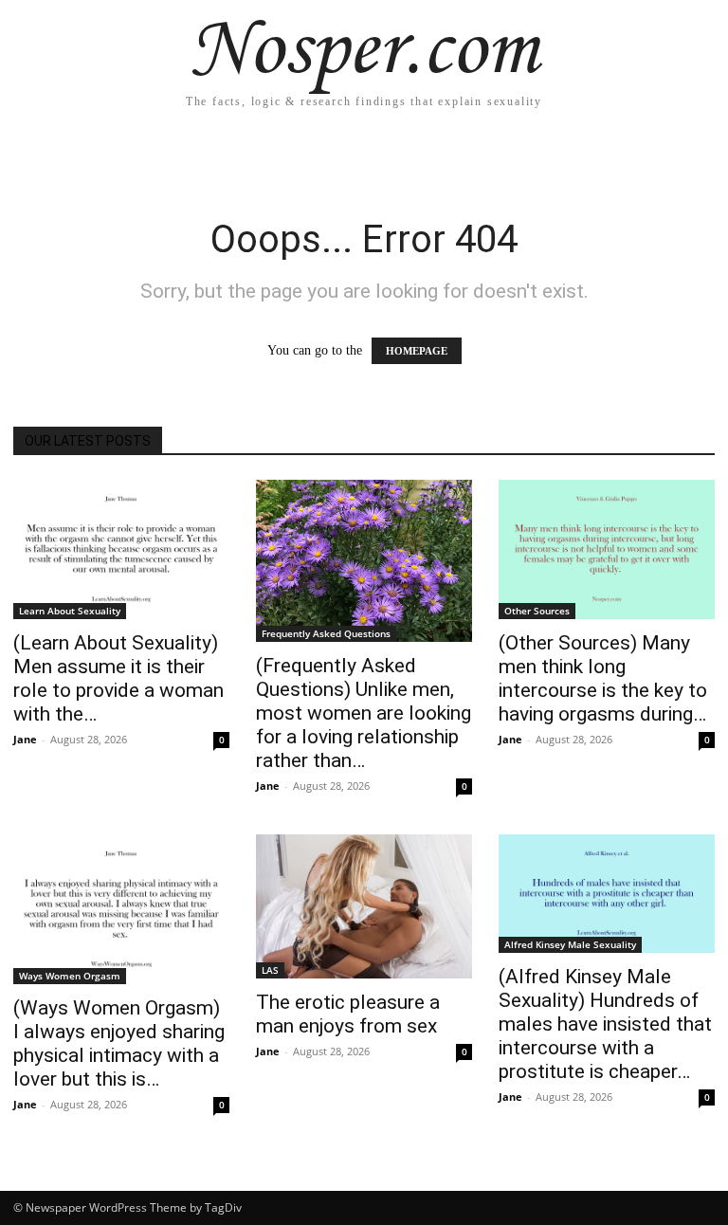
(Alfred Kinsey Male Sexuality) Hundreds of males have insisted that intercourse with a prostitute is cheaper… (605, 1024)
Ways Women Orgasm (69, 975)
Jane (25, 739)
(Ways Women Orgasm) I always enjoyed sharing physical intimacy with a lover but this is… (119, 1043)
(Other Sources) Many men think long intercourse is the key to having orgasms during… (603, 678)
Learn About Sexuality (69, 610)
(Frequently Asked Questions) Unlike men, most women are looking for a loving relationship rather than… (363, 713)
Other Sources (537, 610)
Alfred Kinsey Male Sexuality (570, 944)
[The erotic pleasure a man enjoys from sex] (364, 906)
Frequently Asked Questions (326, 633)
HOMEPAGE (416, 351)
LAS (270, 970)
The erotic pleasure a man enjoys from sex (348, 1014)
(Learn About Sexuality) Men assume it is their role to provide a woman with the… (118, 678)
